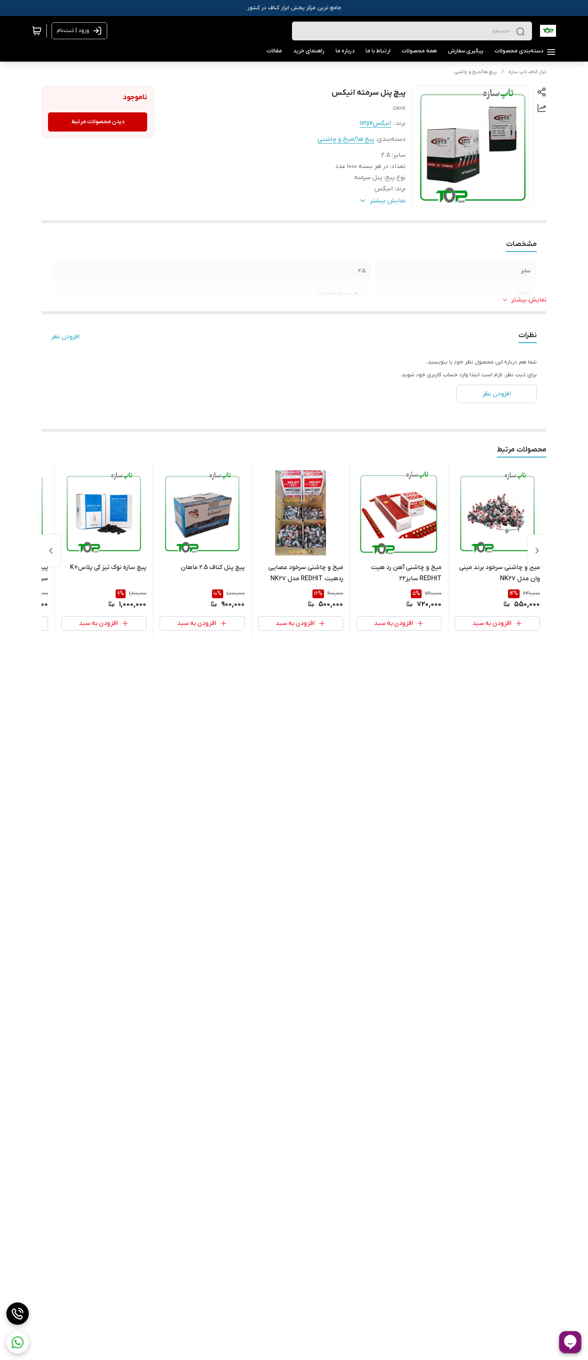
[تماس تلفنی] (17, 1313)
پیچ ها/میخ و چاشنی (475, 72)
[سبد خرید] (37, 31)
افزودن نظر (65, 337)
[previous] (537, 551)
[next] (50, 551)
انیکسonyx (375, 123)
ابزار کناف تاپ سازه (527, 72)
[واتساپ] (17, 1342)
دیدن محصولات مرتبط (97, 122)
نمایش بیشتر (528, 300)
